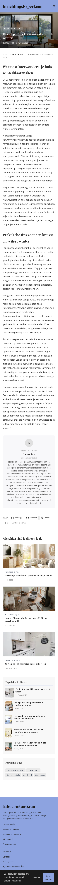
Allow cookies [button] (48, 877)
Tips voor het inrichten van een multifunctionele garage (29, 730)
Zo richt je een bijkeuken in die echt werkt (33, 690)
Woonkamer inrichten (15, 770)
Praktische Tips (17, 54)
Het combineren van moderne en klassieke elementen (30, 717)
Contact (6, 856)
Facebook (33, 518)
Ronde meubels (13, 775)
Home (5, 54)
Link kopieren (20, 523)
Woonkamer (40, 775)
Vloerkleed (27, 775)
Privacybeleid (8, 861)
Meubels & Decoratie (12, 834)
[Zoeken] (54, 6)
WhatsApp (19, 518)
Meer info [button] (16, 881)
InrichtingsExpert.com (19, 806)
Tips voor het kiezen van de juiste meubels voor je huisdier (29, 744)
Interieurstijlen (9, 839)
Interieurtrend (33, 770)
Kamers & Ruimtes (11, 829)
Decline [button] (36, 877)
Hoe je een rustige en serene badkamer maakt (29, 703)
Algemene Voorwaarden (13, 866)
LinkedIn (47, 518)
